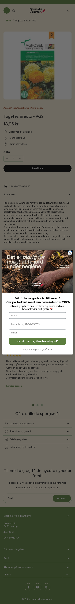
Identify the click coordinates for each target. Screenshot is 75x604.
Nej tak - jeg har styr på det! (37, 349)
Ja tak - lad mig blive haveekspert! (37, 341)
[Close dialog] (70, 253)
